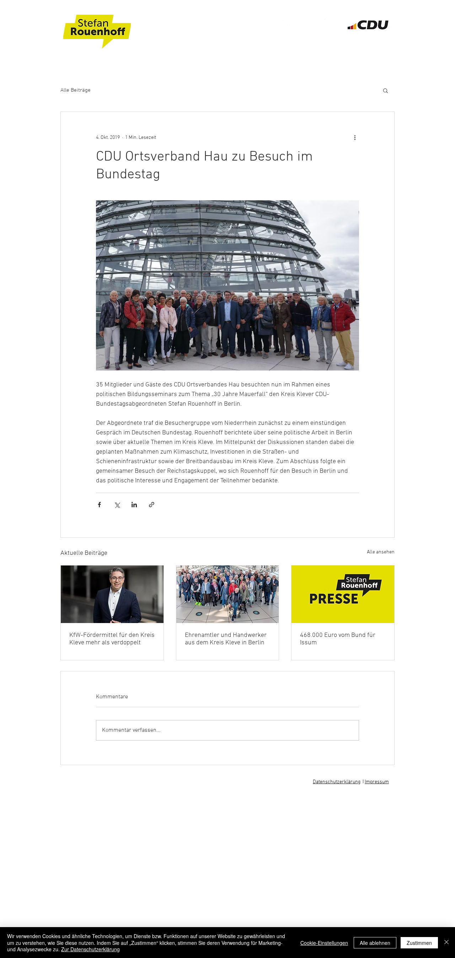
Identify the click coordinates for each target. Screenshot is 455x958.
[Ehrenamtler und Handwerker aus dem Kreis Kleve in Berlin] (227, 594)
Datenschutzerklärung (336, 782)
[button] (385, 90)
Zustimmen (419, 942)
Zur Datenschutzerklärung (90, 949)
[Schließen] (446, 942)
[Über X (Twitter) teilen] (116, 504)
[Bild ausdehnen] (227, 285)
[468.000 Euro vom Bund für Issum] (342, 594)
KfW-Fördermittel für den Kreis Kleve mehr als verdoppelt (112, 639)
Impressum (377, 782)
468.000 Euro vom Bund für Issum (337, 639)
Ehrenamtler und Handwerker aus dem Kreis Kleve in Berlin (226, 639)
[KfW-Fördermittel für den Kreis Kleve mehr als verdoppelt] (112, 594)
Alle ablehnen (375, 942)
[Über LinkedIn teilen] (134, 504)
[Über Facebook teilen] (99, 504)
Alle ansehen (381, 552)
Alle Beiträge (75, 90)
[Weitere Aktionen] (354, 137)
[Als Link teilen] (151, 504)
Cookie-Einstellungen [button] (324, 942)
